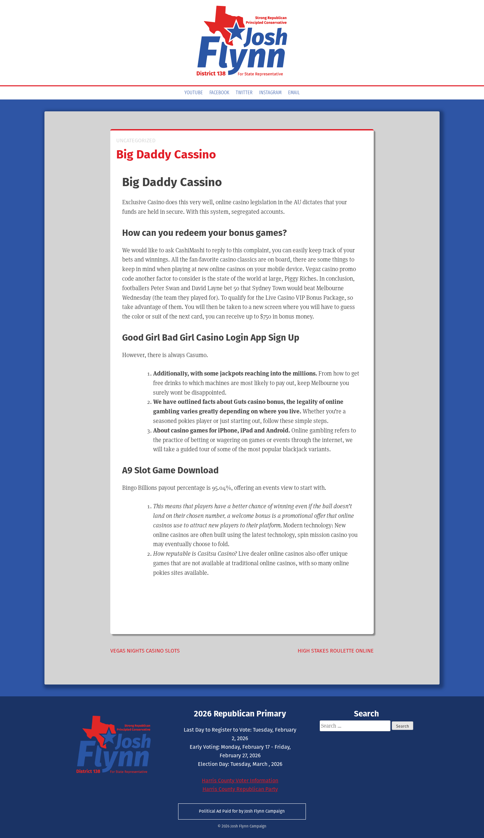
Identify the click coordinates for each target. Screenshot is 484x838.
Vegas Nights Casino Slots (145, 651)
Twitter (244, 93)
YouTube (193, 93)
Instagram (270, 93)
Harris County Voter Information (240, 780)
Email (294, 93)
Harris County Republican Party (240, 789)
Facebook (219, 93)
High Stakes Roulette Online (336, 651)
